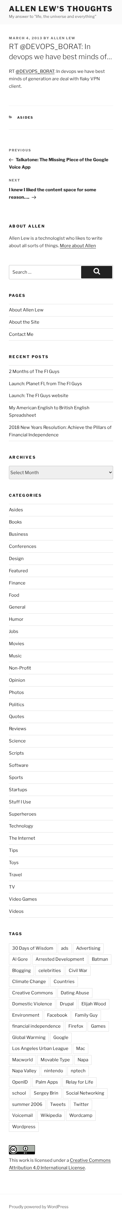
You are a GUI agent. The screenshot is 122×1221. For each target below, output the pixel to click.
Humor (16, 619)
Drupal (67, 1004)
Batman (100, 959)
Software (18, 765)
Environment (25, 1015)
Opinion (17, 680)
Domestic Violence (32, 1004)
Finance (17, 583)
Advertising (88, 948)
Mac (80, 1048)
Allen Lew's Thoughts (61, 8)
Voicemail (22, 1115)
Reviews (17, 728)
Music (15, 656)
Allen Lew (63, 38)
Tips (13, 850)
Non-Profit (20, 668)
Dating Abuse (75, 993)
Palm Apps (47, 1082)
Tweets (58, 1104)
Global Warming (29, 1037)
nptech (78, 1070)
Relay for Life (79, 1082)
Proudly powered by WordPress (38, 1206)
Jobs (13, 631)
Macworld (22, 1059)
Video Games (23, 899)
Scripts (16, 753)
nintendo (53, 1070)
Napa (83, 1059)
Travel (15, 874)
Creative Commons (32, 993)
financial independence (36, 1026)
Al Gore (20, 959)
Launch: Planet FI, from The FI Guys (45, 383)
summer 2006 (27, 1104)
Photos (16, 692)
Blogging (21, 970)
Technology (21, 826)
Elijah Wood (93, 1004)
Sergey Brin (46, 1093)
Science (17, 741)
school (19, 1093)
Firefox (75, 1026)
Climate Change (29, 981)
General (17, 607)
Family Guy (86, 1015)
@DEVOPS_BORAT (35, 71)
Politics (16, 704)
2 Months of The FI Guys (34, 371)
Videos (16, 911)
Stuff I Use (20, 802)
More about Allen (78, 245)
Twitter (81, 1104)
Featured (18, 570)
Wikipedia (51, 1115)
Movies (16, 643)
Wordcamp (80, 1115)
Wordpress (24, 1126)
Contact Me (21, 334)
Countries (64, 981)
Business (18, 534)
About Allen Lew (26, 310)
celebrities (49, 970)
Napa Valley (24, 1070)
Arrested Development (60, 959)
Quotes (16, 716)
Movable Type (55, 1059)
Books (15, 522)
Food (14, 595)
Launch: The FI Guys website (38, 395)
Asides (25, 117)
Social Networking (85, 1093)
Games (98, 1026)
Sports (16, 777)
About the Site (24, 322)
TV (12, 887)
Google (60, 1037)
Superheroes (22, 814)
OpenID (20, 1082)
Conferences (22, 546)
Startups (18, 789)
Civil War (78, 970)
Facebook (57, 1015)
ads (64, 948)
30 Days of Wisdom (32, 948)
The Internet (22, 838)
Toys (14, 862)
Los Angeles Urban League (40, 1048)
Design (16, 558)
